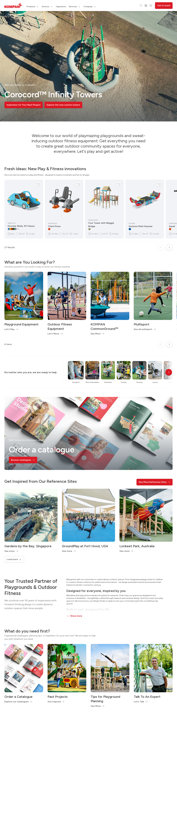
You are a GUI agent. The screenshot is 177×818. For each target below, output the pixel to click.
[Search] (140, 5)
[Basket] (150, 5)
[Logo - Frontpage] (13, 5)
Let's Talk (139, 701)
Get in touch (163, 5)
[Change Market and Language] (145, 5)
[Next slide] (169, 247)
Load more (12, 559)
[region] (88, 66)
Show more (76, 616)
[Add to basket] (38, 184)
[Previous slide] (160, 247)
